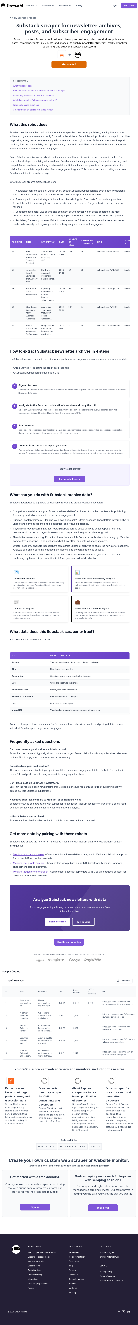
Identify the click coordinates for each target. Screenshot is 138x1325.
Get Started (129, 5)
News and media (46, 1146)
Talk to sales (83, 922)
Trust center (74, 1261)
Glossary (72, 1292)
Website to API (34, 1266)
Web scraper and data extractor (42, 1252)
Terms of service (107, 1276)
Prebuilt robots (34, 1270)
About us (72, 1283)
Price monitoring (35, 1274)
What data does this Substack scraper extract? (35, 100)
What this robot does (22, 86)
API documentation (77, 1257)
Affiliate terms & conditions (111, 1280)
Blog (71, 1266)
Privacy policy (106, 1271)
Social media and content (73, 1146)
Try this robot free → (70, 479)
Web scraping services (38, 1283)
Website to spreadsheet (38, 1257)
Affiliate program (107, 1252)
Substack (95, 1146)
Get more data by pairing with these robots (33, 109)
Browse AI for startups (109, 1257)
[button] (32, 5)
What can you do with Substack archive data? (34, 95)
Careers (72, 1270)
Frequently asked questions (26, 105)
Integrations (33, 1279)
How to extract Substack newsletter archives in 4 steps (39, 90)
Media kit (73, 1288)
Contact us (73, 1274)
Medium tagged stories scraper (30, 871)
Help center (74, 1252)
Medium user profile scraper (28, 863)
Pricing (79, 5)
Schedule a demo (76, 1279)
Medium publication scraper (28, 854)
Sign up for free (57, 921)
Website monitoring (36, 1261)
